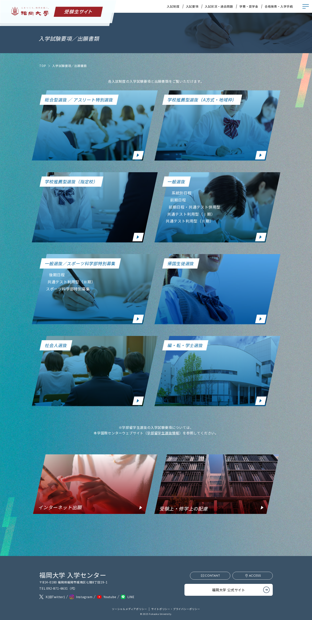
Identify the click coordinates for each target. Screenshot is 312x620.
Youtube (110, 597)
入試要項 (192, 6)
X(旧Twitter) (55, 597)
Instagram (84, 597)
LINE (131, 597)
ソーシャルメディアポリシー (129, 609)
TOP (42, 66)
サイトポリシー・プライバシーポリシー (175, 609)
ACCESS (255, 575)
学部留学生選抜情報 (163, 432)
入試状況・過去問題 (219, 6)
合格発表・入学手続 (279, 6)
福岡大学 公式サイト (228, 589)
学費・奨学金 (248, 6)
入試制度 (173, 6)
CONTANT (212, 575)
